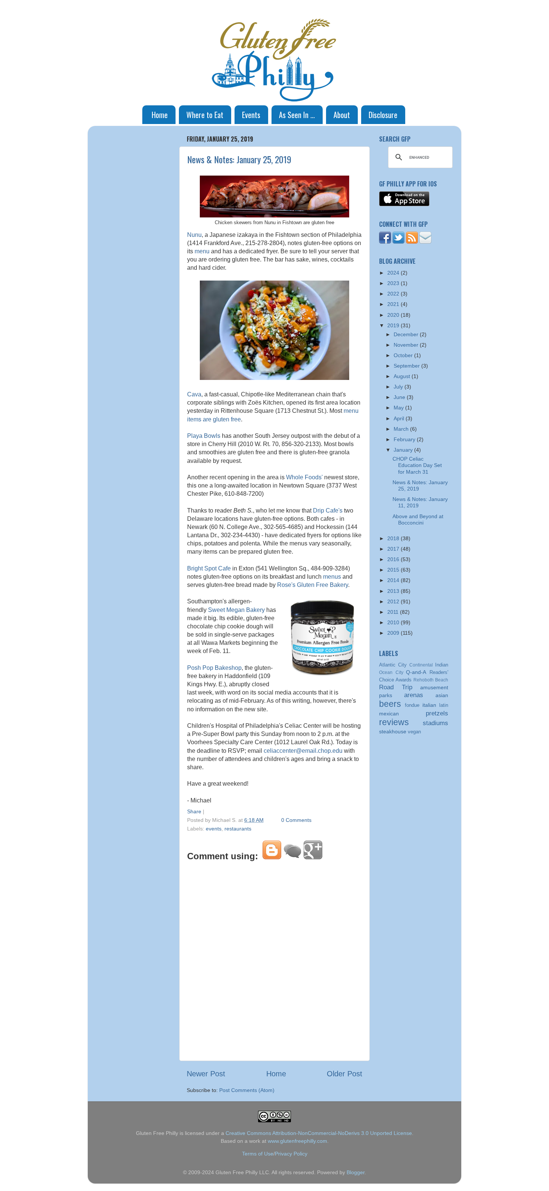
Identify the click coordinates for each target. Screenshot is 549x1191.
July (399, 387)
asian (441, 695)
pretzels (437, 713)
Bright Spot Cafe (209, 568)
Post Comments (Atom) (246, 1090)
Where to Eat (204, 114)
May (399, 408)
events (213, 829)
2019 (394, 325)
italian (429, 705)
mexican (389, 714)
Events (251, 114)
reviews (394, 722)
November (407, 345)
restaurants (237, 829)
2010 (394, 622)
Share (194, 811)
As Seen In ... (297, 114)
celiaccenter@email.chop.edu (303, 751)
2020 (394, 315)
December (407, 334)
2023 (394, 283)
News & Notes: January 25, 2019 (239, 159)
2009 (394, 633)
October (404, 355)
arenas (413, 695)
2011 (393, 612)
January (404, 450)
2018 (394, 538)
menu (202, 251)
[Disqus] (274, 959)
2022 (394, 294)
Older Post (344, 1074)
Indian (441, 665)
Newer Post (206, 1074)
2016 (394, 559)
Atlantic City (393, 665)
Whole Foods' (304, 477)
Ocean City (391, 672)
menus (332, 576)
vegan (414, 731)
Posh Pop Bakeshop (214, 668)
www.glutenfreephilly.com (297, 1141)
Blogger (356, 1172)
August (403, 376)
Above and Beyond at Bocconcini (418, 519)
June (400, 397)
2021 (394, 304)
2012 (394, 601)
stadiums (435, 723)
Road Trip (395, 687)
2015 (394, 570)
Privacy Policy (291, 1154)
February (405, 439)
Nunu (194, 235)
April (400, 418)
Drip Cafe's (327, 510)
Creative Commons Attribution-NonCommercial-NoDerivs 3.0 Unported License (319, 1133)
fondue (412, 705)
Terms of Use (257, 1154)
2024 (394, 273)
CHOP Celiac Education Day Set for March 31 (417, 465)
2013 (394, 591)
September (407, 366)
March (402, 429)
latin (443, 705)
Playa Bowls (203, 436)
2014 (394, 580)
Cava (194, 394)
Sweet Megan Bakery (236, 610)
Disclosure (383, 114)
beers (390, 704)
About (342, 114)
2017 (394, 549)
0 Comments (296, 820)
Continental (421, 665)
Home (160, 114)
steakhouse (392, 731)
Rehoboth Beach (430, 680)
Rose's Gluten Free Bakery (312, 585)
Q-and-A (416, 672)
